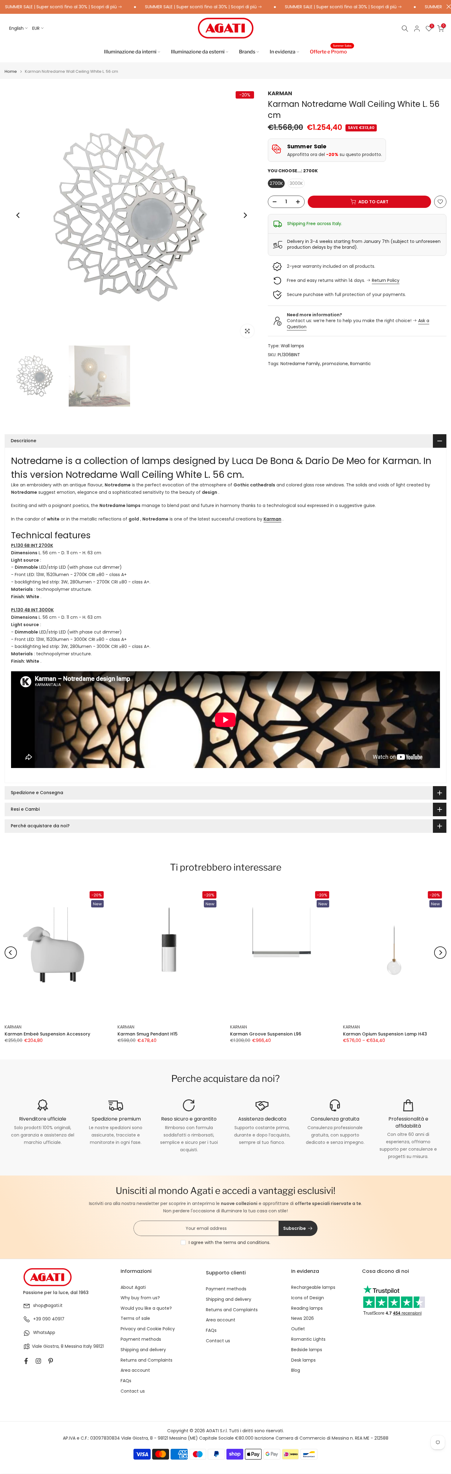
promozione (335, 364)
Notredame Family (300, 364)
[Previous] (18, 215)
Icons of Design (307, 1298)
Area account (135, 1370)
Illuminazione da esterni (198, 52)
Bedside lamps (306, 1350)
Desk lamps (303, 1360)
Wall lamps (292, 346)
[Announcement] (168, 7)
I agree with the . (229, 1242)
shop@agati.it (48, 1305)
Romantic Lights (308, 1339)
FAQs (126, 1381)
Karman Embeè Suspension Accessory (47, 1034)
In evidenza (282, 52)
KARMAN (280, 93)
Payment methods (141, 1339)
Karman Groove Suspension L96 (265, 1034)
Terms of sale (135, 1318)
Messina (73, 1346)
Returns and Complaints (146, 1360)
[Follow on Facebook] (26, 1361)
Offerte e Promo (331, 51)
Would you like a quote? (146, 1308)
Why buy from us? (140, 1298)
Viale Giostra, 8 (48, 1346)
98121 (98, 1346)
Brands (247, 52)
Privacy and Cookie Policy (148, 1329)
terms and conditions (246, 1242)
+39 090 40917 (48, 1319)
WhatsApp (44, 1333)
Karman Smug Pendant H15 (148, 1034)
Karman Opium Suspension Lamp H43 (385, 1034)
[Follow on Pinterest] (51, 1361)
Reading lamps (307, 1308)
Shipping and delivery (143, 1350)
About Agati (133, 1287)
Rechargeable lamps (313, 1287)
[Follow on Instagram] (38, 1361)
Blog (295, 1370)
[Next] (245, 215)
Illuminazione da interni (130, 52)
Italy (87, 1346)
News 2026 (302, 1318)
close (447, 6)
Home (11, 71)
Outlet (298, 1329)
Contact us (133, 1391)
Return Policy (385, 280)
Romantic (360, 364)
